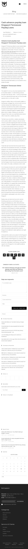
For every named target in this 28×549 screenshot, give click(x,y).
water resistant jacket (5, 348)
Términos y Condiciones (8, 535)
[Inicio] (1, 13)
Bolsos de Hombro (7, 512)
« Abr (2, 476)
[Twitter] (4, 378)
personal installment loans (9, 34)
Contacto (4, 533)
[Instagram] (12, 378)
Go (23, 389)
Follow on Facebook (8, 394)
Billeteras (5, 519)
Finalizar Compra (6, 531)
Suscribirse (20, 501)
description (3, 361)
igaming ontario (4, 357)
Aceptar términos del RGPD (9, 504)
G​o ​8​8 (2, 365)
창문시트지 (3, 353)
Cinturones (5, 517)
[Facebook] (8, 378)
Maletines (14, 544)
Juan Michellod (6, 32)
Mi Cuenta (5, 527)
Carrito (4, 529)
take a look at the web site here (8, 51)
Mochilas (5, 514)
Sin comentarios (7, 36)
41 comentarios (11, 441)
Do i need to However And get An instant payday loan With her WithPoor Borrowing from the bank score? (14, 269)
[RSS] (21, 378)
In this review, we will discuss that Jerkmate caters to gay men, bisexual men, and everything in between (12, 367)
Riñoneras (21, 544)
